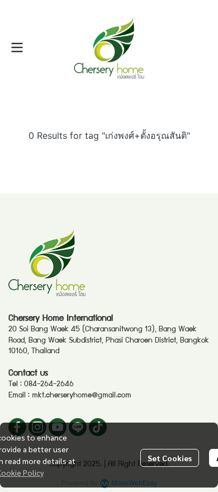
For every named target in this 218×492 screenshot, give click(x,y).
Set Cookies (170, 458)
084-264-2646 (49, 384)
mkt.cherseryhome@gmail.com (81, 395)
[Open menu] (17, 47)
